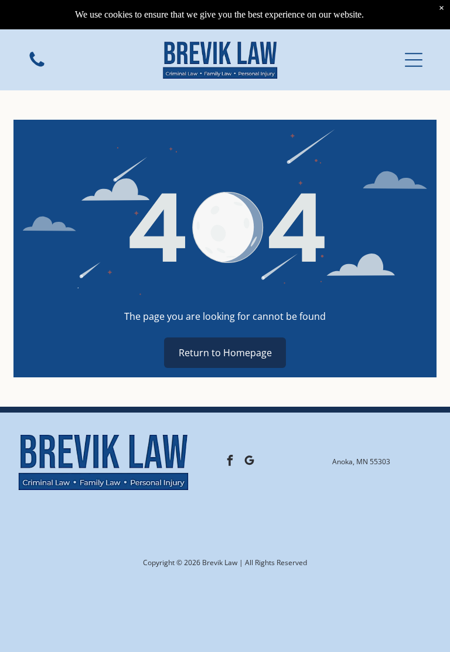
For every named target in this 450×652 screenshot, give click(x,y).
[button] (413, 60)
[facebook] (230, 461)
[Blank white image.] (37, 65)
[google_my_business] (249, 461)
